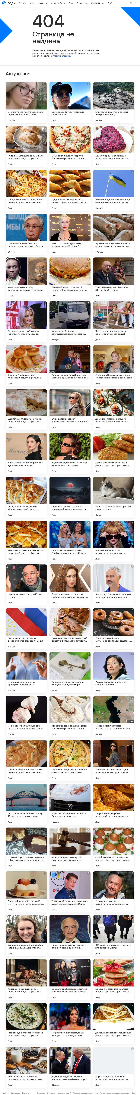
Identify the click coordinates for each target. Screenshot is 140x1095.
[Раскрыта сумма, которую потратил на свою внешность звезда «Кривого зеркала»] (113, 891)
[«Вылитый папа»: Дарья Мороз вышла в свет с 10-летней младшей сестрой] (70, 234)
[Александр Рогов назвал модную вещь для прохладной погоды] (113, 585)
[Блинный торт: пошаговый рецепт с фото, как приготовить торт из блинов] (26, 848)
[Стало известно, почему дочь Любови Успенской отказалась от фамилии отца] (70, 585)
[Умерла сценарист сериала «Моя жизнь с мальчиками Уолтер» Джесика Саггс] (26, 935)
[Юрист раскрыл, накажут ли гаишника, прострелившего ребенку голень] (70, 848)
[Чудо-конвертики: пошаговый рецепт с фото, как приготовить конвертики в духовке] (70, 190)
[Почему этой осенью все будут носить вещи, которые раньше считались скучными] (113, 760)
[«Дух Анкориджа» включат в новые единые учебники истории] (70, 1067)
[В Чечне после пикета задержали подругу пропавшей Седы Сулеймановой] (26, 102)
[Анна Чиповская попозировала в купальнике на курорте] (26, 453)
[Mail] (4, 3)
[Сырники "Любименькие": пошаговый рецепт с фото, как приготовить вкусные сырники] (26, 365)
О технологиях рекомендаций (59, 1093)
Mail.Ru (5, 1093)
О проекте (41, 1093)
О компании (15, 1093)
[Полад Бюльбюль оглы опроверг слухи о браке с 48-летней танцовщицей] (70, 935)
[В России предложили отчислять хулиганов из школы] (113, 935)
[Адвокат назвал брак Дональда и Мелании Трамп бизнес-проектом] (70, 365)
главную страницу (62, 56)
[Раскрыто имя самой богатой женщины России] (113, 672)
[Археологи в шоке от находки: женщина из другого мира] (70, 672)
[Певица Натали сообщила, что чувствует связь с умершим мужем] (26, 321)
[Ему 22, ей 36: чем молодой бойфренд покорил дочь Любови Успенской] (70, 541)
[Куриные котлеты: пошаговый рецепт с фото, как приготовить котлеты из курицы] (113, 453)
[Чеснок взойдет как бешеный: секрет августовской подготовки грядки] (26, 716)
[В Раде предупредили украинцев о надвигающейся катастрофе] (113, 190)
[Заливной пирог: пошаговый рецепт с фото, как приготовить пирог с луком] (70, 278)
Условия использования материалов (115, 1093)
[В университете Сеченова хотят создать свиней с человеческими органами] (113, 234)
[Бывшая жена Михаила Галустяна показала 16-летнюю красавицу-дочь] (70, 979)
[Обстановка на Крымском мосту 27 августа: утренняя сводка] (26, 804)
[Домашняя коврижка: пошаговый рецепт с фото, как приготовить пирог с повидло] (113, 1023)
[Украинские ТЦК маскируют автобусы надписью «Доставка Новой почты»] (70, 321)
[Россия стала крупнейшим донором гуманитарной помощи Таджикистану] (26, 628)
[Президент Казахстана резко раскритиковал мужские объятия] (26, 234)
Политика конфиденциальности (85, 1093)
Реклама (25, 1093)
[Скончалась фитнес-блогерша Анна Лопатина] (70, 102)
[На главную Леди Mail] (10, 3)
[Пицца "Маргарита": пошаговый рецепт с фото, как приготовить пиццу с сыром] (26, 190)
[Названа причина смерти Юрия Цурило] (26, 585)
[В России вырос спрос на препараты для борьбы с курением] (26, 672)
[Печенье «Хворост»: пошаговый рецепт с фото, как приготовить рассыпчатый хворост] (26, 760)
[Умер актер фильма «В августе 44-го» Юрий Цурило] (113, 278)
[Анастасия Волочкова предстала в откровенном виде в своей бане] (113, 365)
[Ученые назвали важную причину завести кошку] (113, 497)
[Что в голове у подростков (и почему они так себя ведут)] (113, 321)
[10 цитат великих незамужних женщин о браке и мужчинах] (70, 1023)
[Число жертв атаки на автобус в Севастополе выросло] (70, 804)
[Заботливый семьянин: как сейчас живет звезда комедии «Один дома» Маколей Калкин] (70, 891)
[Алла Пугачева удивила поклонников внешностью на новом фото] (113, 541)
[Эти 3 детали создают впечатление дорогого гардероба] (70, 409)
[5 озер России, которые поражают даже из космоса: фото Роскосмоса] (113, 716)
